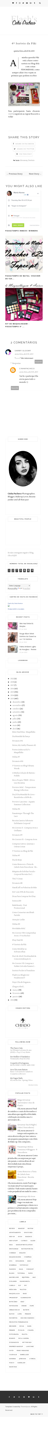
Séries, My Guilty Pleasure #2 (24, 745)
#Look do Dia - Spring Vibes (21, 1080)
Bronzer (12, 1326)
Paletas (23, 1289)
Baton (11, 1314)
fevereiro (16, 993)
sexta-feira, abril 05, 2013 (24, 354)
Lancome (30, 1346)
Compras (27, 1257)
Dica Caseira (23, 1338)
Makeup (21, 1228)
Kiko (29, 1261)
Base (25, 1293)
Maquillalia (14, 1293)
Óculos (21, 1330)
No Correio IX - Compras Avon (24, 839)
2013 (12, 699)
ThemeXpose (25, 1407)
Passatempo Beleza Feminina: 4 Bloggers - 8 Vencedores (27, 1150)
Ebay (22, 1302)
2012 (12, 1000)
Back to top (36, 1414)
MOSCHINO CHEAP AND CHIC (22, 1065)
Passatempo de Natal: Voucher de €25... (22, 277)
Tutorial (21, 1273)
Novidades (13, 1306)
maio (15, 725)
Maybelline (14, 1277)
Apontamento (15, 1232)
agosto (15, 715)
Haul (21, 1269)
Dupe (32, 1306)
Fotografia (14, 1334)
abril (15, 729)
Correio (12, 1253)
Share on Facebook (24, 144)
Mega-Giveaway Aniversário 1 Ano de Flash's (25, 1103)
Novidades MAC (18, 928)
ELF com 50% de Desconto (23, 892)
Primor (28, 1314)
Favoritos (13, 1318)
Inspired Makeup (16, 1346)
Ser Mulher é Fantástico (20, 1057)
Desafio (22, 1253)
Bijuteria (25, 1277)
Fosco (11, 1363)
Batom (30, 1228)
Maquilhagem (15, 1257)
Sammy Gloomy (23, 350)
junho (15, 722)
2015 (12, 692)
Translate (26, 589)
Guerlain (21, 1363)
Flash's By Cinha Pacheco (15, 603)
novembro (17, 705)
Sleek (33, 1241)
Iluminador (26, 1298)
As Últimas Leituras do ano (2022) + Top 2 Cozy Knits (21, 1051)
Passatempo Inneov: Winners (21, 231)
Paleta (24, 1334)
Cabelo (12, 1285)
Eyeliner (13, 1281)
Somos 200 (16, 901)
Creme (24, 1306)
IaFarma (12, 1359)
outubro (16, 709)
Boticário (13, 1302)
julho (15, 719)
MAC (34, 1277)
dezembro (17, 702)
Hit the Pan (26, 1342)
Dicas (21, 1326)
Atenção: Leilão (18, 920)
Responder (38, 361)
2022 (12, 679)
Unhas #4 (16, 924)
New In (12, 1237)
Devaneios (19, 1261)
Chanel (30, 1330)
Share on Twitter (25, 149)
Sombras (13, 1265)
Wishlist (30, 1269)
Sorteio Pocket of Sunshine (23, 971)
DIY (25, 1285)
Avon (20, 1237)
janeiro (15, 997)
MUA (11, 1245)
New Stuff (13, 1241)
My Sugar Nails (16, 1078)
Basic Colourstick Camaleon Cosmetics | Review (21, 1073)
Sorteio (31, 160)
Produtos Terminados (18, 1322)
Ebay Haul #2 (17, 940)
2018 (12, 682)
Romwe (12, 1338)
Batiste (26, 1310)
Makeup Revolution (24, 1245)
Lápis (19, 1314)
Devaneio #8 (17, 883)
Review (12, 1228)
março (15, 990)
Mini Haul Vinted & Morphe (26, 624)
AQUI (10, 114)
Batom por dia (27, 1249)
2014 (12, 695)
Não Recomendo (27, 1318)
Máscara (13, 1289)
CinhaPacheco (27, 368)
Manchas (13, 1367)
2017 (12, 685)
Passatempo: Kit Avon (26, 1196)
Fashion (12, 1269)
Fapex (30, 1273)
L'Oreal (32, 1359)
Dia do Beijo (17, 860)
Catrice (24, 1241)
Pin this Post (25, 154)
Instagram (13, 1249)
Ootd (11, 1350)
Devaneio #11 (17, 741)
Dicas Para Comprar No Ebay (24, 896)
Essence (28, 1237)
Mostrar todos (33, 1085)
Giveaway (24, 160)
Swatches (28, 1232)
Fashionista (25, 1281)
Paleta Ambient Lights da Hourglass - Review (27, 647)
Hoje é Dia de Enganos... (21, 982)
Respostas (16, 363)
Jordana (22, 1359)
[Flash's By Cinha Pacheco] (9, 606)
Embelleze (24, 1355)
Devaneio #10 (17, 761)
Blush (11, 1273)
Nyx (10, 1261)
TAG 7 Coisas (17, 879)
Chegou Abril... (18, 987)
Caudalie (13, 1355)
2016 (12, 689)
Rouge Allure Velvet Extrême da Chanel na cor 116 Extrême (27, 636)
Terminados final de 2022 (20, 1059)
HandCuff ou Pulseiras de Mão (24, 888)
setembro (17, 712)
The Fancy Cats (16, 1048)
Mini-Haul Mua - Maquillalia (23, 732)
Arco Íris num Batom (19, 1070)
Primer (12, 1330)
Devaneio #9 (17, 835)
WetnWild (24, 1265)
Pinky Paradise (23, 1350)
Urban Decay (14, 1310)
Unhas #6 (16, 809)
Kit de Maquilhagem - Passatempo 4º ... (17, 325)
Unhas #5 (16, 855)
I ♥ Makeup (13, 1298)
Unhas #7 (16, 757)
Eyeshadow (14, 1342)
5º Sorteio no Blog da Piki (22, 851)
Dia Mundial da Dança (21, 736)
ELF (19, 1285)
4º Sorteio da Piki (19, 944)
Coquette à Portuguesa (19, 1063)
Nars (29, 1326)
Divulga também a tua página (16, 609)
